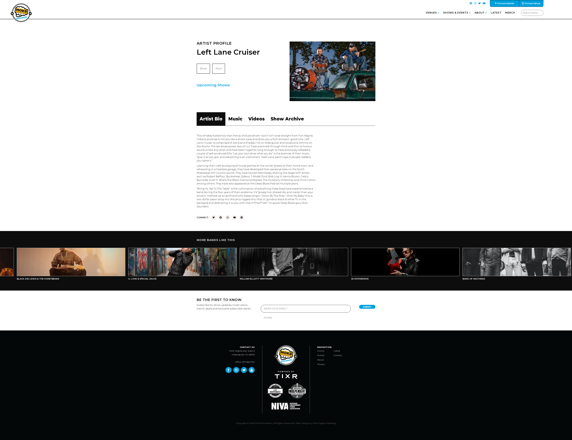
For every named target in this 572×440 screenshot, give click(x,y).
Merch (510, 12)
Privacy (321, 364)
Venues (431, 12)
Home (320, 350)
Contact (338, 355)
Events (320, 355)
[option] (138, 265)
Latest (496, 12)
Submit (367, 307)
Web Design (302, 423)
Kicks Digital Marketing (324, 423)
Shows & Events (455, 12)
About (480, 12)
